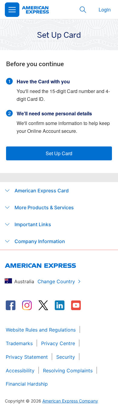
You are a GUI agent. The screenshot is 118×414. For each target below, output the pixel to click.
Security (65, 357)
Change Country (56, 281)
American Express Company (70, 400)
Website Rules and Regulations (41, 330)
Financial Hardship (27, 384)
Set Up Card (59, 153)
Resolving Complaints (68, 370)
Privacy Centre (58, 343)
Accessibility (20, 370)
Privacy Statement (27, 357)
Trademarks (19, 343)
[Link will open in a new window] (10, 305)
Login (105, 9)
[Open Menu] (12, 9)
